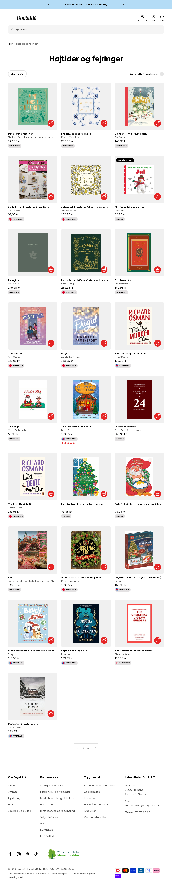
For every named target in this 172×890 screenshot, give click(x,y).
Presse (12, 804)
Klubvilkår (90, 810)
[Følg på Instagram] (19, 854)
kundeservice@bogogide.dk (142, 805)
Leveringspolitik (17, 877)
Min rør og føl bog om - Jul (130, 206)
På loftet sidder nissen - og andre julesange (139, 504)
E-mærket (90, 798)
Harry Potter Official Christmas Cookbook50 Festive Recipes (86, 280)
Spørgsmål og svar (51, 785)
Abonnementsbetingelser (100, 785)
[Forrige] (48, 4)
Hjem (10, 43)
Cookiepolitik (92, 791)
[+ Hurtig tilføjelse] (51, 123)
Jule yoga (13, 426)
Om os (12, 785)
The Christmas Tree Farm (76, 426)
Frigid (64, 353)
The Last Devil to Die (20, 504)
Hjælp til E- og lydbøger (55, 791)
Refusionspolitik (61, 873)
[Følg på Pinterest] (27, 854)
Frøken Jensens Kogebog (76, 133)
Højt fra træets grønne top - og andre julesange (86, 504)
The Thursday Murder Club (130, 353)
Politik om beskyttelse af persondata (28, 873)
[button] (68, 443)
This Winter (15, 353)
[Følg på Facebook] (10, 854)
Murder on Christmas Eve (23, 723)
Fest (11, 577)
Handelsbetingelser (96, 804)
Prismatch (46, 804)
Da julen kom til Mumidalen (131, 133)
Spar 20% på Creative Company (86, 4)
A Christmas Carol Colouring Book (81, 577)
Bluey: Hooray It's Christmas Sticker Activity (32, 650)
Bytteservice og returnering (57, 810)
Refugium (14, 280)
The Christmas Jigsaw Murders (133, 650)
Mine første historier (20, 133)
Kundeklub (46, 829)
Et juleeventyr (123, 280)
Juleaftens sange (125, 426)
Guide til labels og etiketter (57, 798)
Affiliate (13, 791)
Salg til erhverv (49, 817)
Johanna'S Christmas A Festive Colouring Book (86, 206)
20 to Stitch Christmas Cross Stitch (29, 206)
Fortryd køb (47, 836)
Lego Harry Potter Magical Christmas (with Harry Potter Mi (139, 577)
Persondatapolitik (95, 817)
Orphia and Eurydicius (74, 650)
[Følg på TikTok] (36, 854)
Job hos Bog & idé (19, 810)
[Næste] (123, 4)
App (42, 823)
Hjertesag (14, 798)
